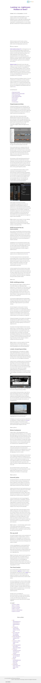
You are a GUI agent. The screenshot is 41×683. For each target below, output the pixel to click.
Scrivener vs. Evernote (16, 607)
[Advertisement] (20, 32)
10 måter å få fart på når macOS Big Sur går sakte (16, 656)
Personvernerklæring (16, 678)
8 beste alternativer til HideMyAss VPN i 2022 (16, 638)
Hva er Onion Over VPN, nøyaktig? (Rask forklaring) (16, 634)
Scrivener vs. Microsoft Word (17, 610)
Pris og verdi (14, 100)
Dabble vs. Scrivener (16, 608)
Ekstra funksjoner (15, 97)
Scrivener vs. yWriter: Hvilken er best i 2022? (16, 642)
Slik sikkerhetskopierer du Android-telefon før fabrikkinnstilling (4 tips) (16, 623)
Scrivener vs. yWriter (15, 604)
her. (15, 61)
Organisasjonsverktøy (16, 92)
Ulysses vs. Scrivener (16, 611)
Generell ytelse (14, 99)
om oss (6, 678)
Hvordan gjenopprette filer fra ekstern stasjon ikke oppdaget (17, 646)
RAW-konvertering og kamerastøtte (18, 93)
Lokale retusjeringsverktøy (16, 96)
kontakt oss (10, 678)
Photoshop (27, 420)
